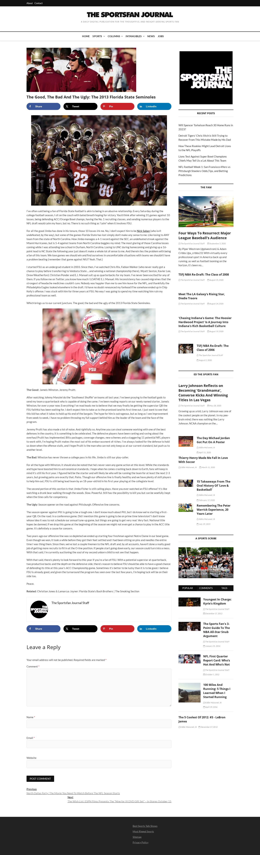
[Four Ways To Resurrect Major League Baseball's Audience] (205, 211)
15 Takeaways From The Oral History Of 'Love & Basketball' (213, 486)
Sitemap (137, 836)
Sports (97, 36)
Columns (114, 36)
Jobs (161, 36)
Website (31, 757)
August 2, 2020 (205, 360)
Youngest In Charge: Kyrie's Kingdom (217, 601)
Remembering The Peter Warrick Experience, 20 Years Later (213, 510)
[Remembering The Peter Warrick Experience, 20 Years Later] (185, 508)
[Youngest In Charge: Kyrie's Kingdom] (189, 599)
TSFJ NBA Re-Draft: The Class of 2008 (203, 274)
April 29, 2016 (211, 707)
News (151, 36)
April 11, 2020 (205, 452)
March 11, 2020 (208, 467)
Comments (206, 588)
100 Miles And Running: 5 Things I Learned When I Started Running (216, 691)
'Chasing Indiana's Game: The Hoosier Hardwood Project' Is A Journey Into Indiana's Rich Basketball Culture (205, 322)
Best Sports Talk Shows (145, 825)
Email (31, 737)
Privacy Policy (140, 842)
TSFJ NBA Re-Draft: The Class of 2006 (213, 348)
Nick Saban (143, 230)
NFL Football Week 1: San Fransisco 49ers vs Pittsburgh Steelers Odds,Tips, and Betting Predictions (204, 171)
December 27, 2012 (209, 727)
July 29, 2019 (204, 524)
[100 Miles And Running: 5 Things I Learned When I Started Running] (189, 684)
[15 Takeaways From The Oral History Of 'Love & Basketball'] (185, 483)
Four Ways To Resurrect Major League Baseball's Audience (204, 235)
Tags (224, 588)
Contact (38, 3)
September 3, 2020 (217, 243)
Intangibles (134, 36)
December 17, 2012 (213, 613)
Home (86, 36)
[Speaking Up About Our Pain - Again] (205, 562)
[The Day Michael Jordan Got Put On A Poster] (185, 441)
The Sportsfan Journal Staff (192, 243)
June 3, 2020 (217, 574)
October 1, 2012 (212, 674)
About (30, 3)
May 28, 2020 (215, 405)
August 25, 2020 (216, 280)
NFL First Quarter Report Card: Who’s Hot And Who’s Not (216, 660)
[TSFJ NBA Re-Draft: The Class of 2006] (185, 349)
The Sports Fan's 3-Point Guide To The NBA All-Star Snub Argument (216, 630)
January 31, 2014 (212, 646)
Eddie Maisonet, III (206, 447)
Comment (33, 666)
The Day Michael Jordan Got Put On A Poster (213, 440)
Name (31, 717)
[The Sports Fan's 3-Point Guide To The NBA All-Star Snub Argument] (189, 623)
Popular (187, 588)
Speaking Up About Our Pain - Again (205, 569)
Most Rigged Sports (143, 831)
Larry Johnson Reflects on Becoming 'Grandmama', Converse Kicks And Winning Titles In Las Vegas (203, 392)
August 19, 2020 (216, 331)
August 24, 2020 (216, 303)
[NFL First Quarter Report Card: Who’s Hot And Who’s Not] (189, 656)
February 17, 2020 (207, 500)
